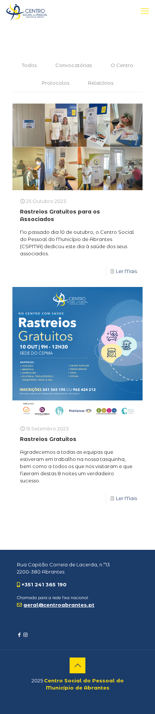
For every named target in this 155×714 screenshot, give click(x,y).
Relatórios (100, 83)
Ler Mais (126, 271)
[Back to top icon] (77, 665)
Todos (29, 65)
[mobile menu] (144, 11)
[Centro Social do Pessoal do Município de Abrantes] (27, 11)
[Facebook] (19, 635)
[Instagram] (25, 635)
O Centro (122, 65)
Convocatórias (73, 65)
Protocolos (55, 83)
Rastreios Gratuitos (48, 439)
